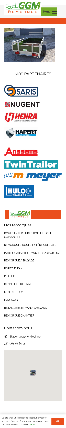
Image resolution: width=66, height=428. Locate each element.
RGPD (32, 424)
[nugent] (33, 104)
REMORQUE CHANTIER (19, 315)
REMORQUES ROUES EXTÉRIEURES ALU (30, 245)
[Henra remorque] (33, 117)
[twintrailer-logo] (33, 164)
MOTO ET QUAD (15, 292)
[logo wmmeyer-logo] (33, 177)
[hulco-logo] (33, 191)
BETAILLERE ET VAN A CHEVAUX (25, 307)
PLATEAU (10, 276)
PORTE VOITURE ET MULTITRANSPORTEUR (32, 252)
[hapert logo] (33, 133)
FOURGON (11, 299)
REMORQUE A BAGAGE (19, 260)
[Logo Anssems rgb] (33, 151)
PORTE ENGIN (13, 268)
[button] (50, 11)
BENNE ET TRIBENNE (18, 284)
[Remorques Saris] (33, 91)
